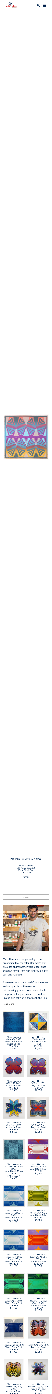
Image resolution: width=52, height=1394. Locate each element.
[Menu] (44, 5)
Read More (8, 1004)
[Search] (38, 5)
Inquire (26, 897)
